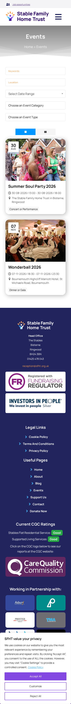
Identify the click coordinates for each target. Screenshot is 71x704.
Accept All (36, 676)
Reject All (35, 696)
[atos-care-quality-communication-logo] (35, 558)
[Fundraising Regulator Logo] (35, 373)
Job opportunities (21, 4)
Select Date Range (21, 94)
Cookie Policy (35, 667)
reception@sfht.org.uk (35, 366)
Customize (35, 686)
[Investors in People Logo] (35, 395)
